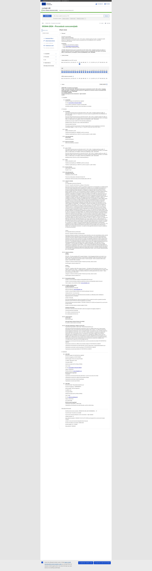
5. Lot (45, 59)
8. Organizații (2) (47, 62)
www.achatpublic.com (78, 289)
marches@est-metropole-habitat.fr (72, 46)
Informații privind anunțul (49, 65)
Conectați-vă (100, 3)
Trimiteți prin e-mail (49, 45)
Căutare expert (72, 18)
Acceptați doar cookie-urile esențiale (102, 562)
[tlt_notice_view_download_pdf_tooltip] (62, 72)
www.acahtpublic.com (85, 282)
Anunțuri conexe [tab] (46, 33)
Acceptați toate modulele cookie (85, 562)
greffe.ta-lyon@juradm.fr (73, 397)
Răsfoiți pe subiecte (80, 18)
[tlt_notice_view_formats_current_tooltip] (106, 84)
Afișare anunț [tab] (45, 30)
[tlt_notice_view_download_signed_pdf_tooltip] (79, 64)
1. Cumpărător (47, 53)
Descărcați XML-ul (49, 38)
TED (43, 23)
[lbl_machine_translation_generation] (73, 76)
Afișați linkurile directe (50, 40)
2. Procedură (46, 56)
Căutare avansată (65, 18)
